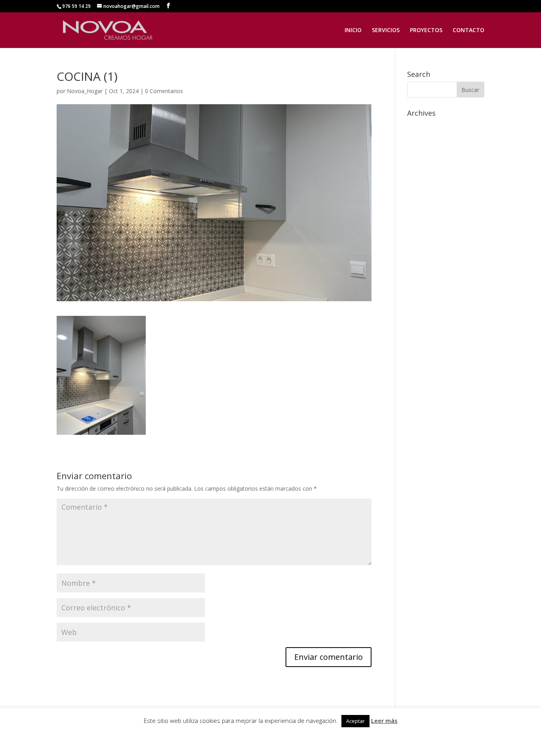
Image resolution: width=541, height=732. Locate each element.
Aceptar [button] (355, 720)
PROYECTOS (426, 30)
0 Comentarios (164, 91)
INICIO (353, 30)
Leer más (384, 720)
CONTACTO (468, 30)
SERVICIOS (386, 30)
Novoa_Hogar (85, 91)
